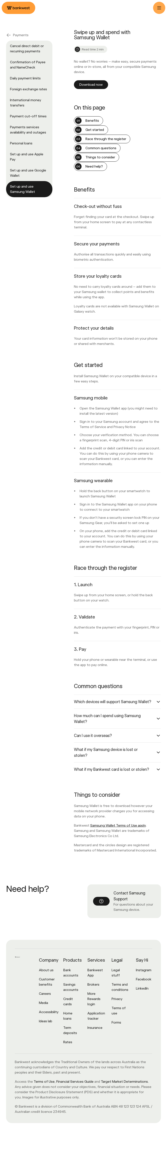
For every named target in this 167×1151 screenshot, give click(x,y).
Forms (116, 1022)
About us (46, 970)
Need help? (94, 166)
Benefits (92, 120)
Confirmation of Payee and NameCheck (27, 64)
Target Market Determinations (124, 1081)
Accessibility (48, 1012)
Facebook (143, 979)
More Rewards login (93, 999)
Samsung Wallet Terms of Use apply (118, 825)
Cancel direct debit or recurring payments (27, 48)
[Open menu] (159, 8)
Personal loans (21, 143)
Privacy (117, 999)
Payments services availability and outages (28, 129)
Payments (20, 35)
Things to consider (100, 157)
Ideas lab (45, 1021)
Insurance (94, 1028)
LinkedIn (142, 988)
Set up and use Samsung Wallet (22, 189)
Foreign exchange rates (28, 89)
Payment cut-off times (28, 116)
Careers (45, 994)
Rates (67, 1042)
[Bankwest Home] (18, 8)
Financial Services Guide (75, 1081)
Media (43, 1003)
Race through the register (105, 139)
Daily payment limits (25, 78)
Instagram (143, 970)
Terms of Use (44, 1081)
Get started (94, 130)
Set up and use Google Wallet (28, 173)
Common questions (100, 148)
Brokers (93, 984)
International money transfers (25, 102)
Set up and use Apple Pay (26, 156)
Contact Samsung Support (129, 896)
